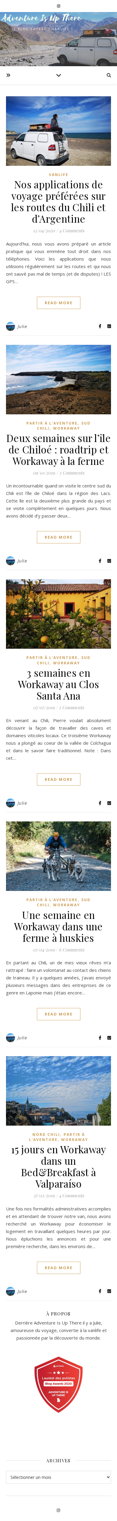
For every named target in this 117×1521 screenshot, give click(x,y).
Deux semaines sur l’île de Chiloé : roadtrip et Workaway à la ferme (58, 449)
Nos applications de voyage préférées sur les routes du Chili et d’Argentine (58, 201)
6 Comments (71, 950)
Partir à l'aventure (52, 423)
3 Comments (71, 473)
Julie (22, 326)
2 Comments (71, 707)
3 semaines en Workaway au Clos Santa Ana (58, 684)
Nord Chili (46, 1134)
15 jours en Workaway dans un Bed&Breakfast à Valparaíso (58, 1166)
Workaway (66, 428)
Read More (59, 302)
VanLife (58, 174)
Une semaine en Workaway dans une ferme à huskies (58, 926)
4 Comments (71, 230)
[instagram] (58, 5)
